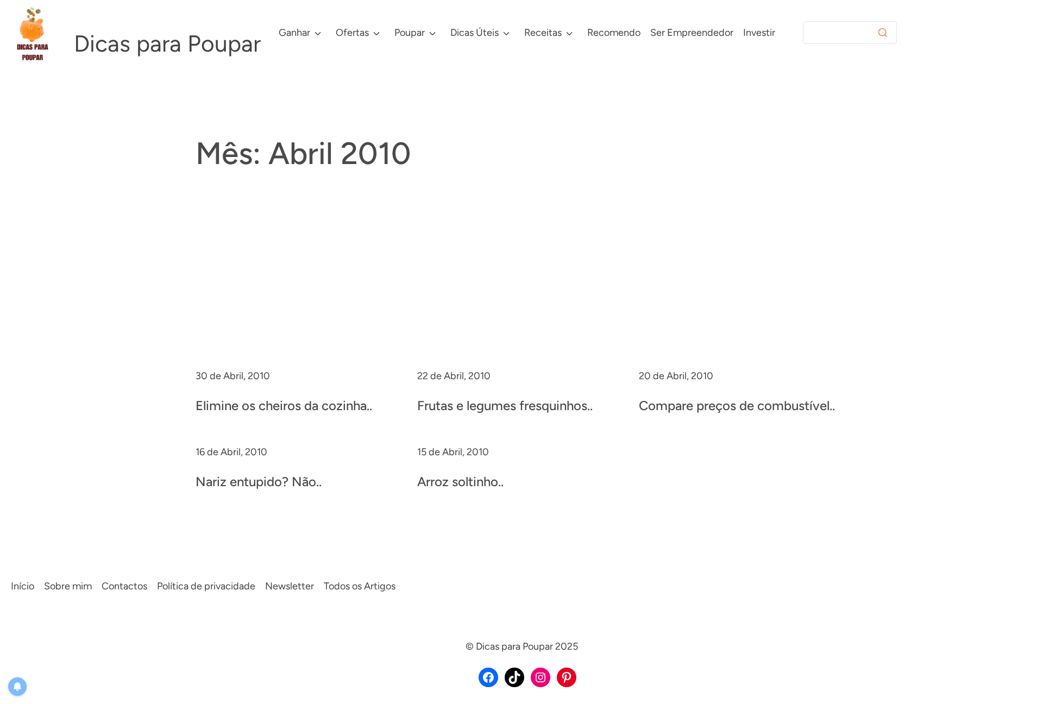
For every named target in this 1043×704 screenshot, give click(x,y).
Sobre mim (68, 586)
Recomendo (613, 33)
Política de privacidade (206, 586)
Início (22, 586)
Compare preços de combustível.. (737, 405)
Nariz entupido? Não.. (259, 481)
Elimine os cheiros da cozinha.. (284, 405)
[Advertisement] (521, 287)
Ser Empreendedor (691, 33)
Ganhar (294, 33)
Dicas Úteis (474, 33)
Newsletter (289, 586)
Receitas (543, 33)
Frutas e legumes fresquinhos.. (505, 405)
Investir (759, 33)
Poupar (409, 33)
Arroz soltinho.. (460, 481)
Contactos (124, 586)
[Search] (882, 33)
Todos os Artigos (359, 586)
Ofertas (352, 33)
